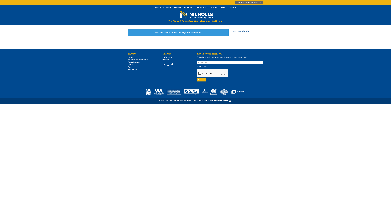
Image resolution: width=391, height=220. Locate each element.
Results (177, 7)
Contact (232, 7)
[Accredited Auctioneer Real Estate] (173, 91)
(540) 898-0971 (168, 57)
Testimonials (202, 7)
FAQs (129, 67)
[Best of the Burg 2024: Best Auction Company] (224, 91)
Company (188, 7)
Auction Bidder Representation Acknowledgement (138, 61)
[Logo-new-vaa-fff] (158, 91)
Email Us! (166, 60)
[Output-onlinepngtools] (238, 91)
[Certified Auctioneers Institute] (214, 91)
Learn (222, 7)
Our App (130, 57)
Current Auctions (163, 7)
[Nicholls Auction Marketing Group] (195, 15)
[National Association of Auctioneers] (148, 91)
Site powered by (210, 100)
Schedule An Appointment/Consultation (249, 2)
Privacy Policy (132, 69)
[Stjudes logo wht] (204, 91)
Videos (214, 7)
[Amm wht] (191, 91)
